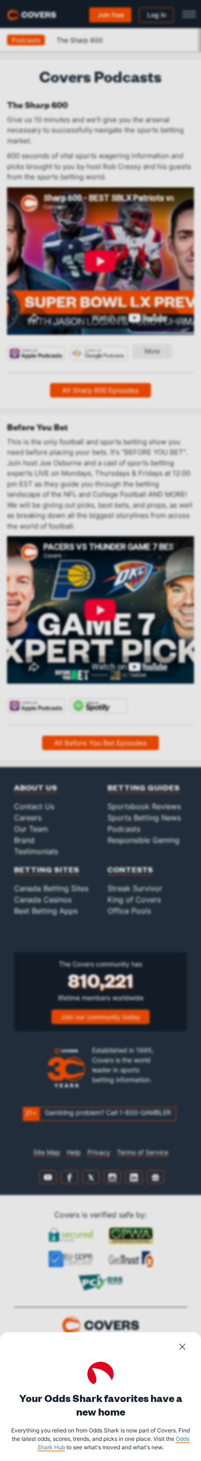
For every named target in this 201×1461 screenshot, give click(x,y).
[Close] (182, 1348)
